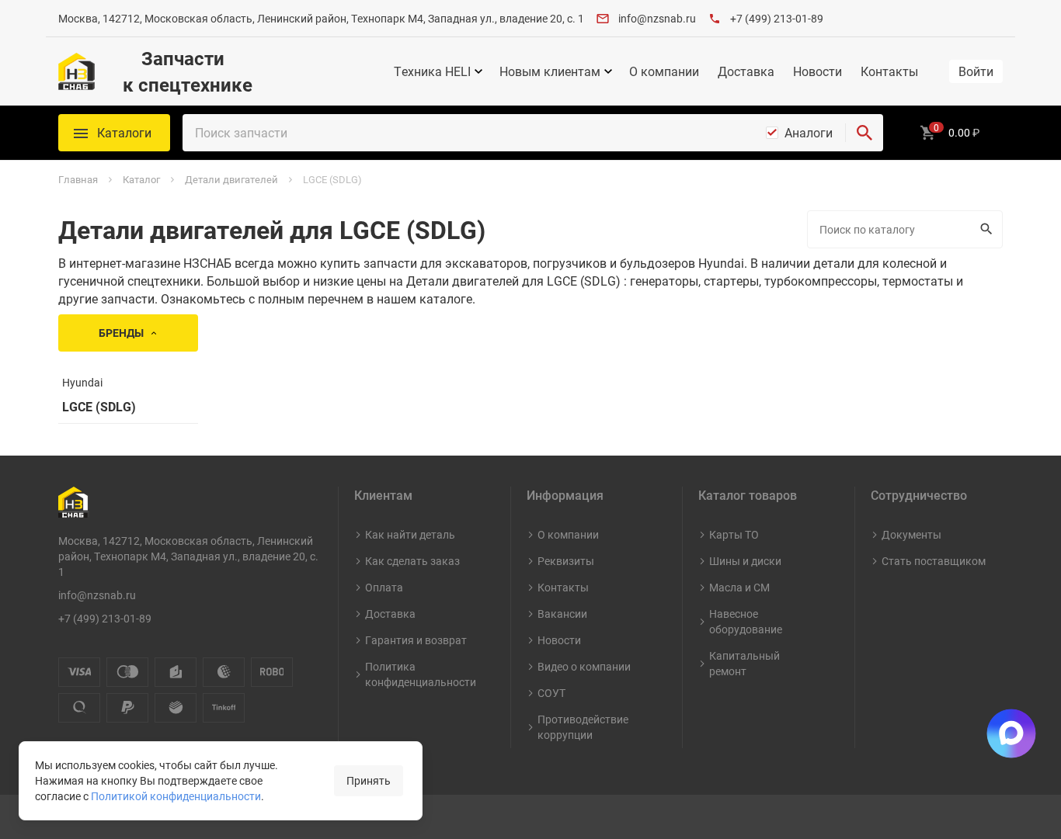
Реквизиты (565, 560)
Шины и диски (745, 560)
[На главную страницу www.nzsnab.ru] (76, 71)
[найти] (864, 132)
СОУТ (551, 692)
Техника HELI (432, 71)
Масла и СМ (739, 587)
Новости (817, 71)
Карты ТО (734, 534)
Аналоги (808, 132)
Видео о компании (584, 666)
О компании (664, 71)
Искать (988, 229)
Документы (911, 534)
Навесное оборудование (745, 621)
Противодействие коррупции (582, 727)
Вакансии (562, 613)
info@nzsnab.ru (657, 18)
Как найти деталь (410, 534)
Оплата (384, 587)
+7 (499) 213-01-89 (776, 18)
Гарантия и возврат (416, 640)
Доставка (746, 71)
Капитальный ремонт (744, 663)
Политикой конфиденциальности (176, 796)
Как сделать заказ (412, 560)
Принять (368, 780)
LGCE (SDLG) (99, 406)
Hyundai (82, 382)
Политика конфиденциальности (420, 674)
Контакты (889, 71)
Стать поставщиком (934, 560)
